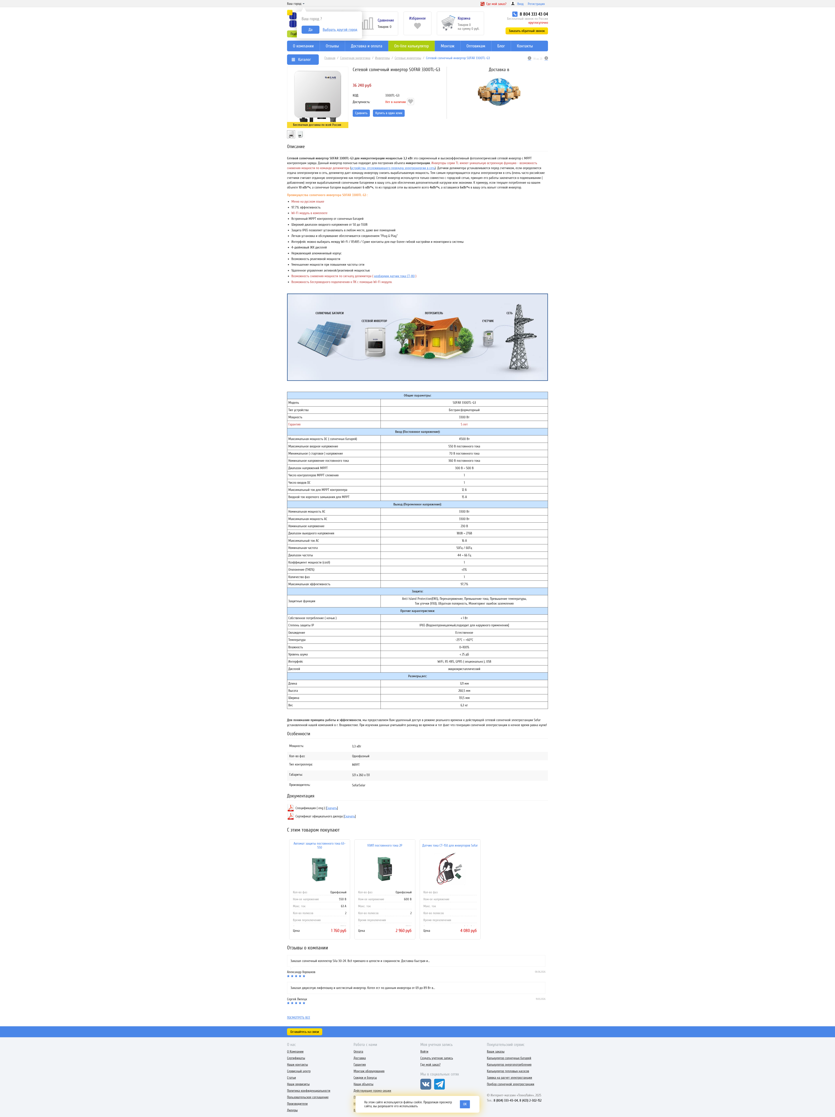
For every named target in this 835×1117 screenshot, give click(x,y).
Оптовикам (475, 45)
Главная (329, 58)
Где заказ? (495, 4)
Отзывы (332, 45)
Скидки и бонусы (365, 1078)
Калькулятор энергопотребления (509, 1065)
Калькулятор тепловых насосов (508, 1071)
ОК (465, 1104)
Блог (501, 45)
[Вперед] (546, 58)
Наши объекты (363, 1084)
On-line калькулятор (411, 45)
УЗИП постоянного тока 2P (384, 845)
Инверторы (382, 58)
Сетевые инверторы (408, 58)
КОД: (356, 95)
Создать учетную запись (436, 1058)
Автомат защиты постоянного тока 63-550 (320, 845)
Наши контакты (297, 1065)
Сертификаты (296, 1058)
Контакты (525, 45)
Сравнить (361, 113)
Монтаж (447, 45)
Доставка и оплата (366, 45)
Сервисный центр (299, 1071)
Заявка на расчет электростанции (509, 1078)
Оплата (358, 1052)
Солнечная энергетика (355, 58)
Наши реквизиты (298, 1084)
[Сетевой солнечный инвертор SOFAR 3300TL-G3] (317, 97)
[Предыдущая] (529, 58)
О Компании (295, 1052)
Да (310, 29)
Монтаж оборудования (369, 1071)
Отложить (410, 101)
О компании (303, 45)
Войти (424, 1052)
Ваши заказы (495, 1052)
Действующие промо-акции (372, 1091)
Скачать (332, 808)
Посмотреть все (298, 1018)
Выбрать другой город (340, 29)
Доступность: (361, 102)
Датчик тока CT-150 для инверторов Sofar (450, 845)
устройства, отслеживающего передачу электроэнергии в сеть (393, 168)
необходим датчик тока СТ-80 (394, 276)
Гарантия (360, 1065)
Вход (520, 4)
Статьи (291, 1078)
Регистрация (536, 4)
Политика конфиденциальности (308, 1091)
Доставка (360, 1058)
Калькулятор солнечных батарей (509, 1058)
